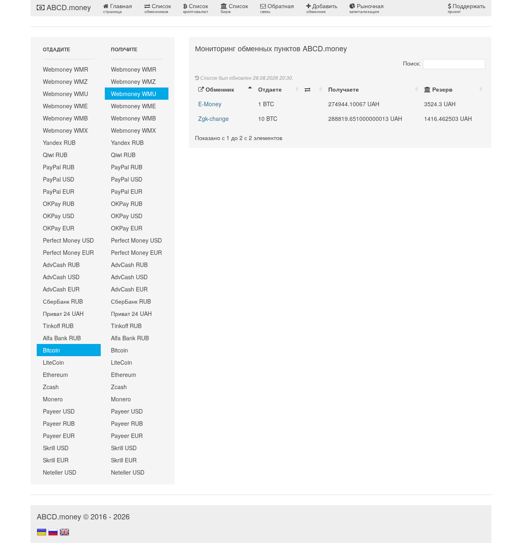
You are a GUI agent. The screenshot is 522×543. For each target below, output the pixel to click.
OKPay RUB (58, 203)
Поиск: (411, 63)
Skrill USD (56, 448)
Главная (117, 8)
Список (157, 8)
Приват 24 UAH (63, 313)
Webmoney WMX (65, 130)
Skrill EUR (56, 460)
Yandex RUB (59, 142)
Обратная (277, 8)
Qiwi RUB (55, 155)
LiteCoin (53, 362)
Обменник (219, 89)
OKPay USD (58, 216)
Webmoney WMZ (65, 81)
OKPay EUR (58, 228)
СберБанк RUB (63, 301)
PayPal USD (58, 179)
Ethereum (55, 374)
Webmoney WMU (65, 94)
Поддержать (466, 8)
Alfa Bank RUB (62, 338)
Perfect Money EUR (68, 252)
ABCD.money (67, 7)
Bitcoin (51, 350)
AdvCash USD (61, 277)
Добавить (321, 8)
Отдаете (270, 89)
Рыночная (366, 8)
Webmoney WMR (65, 69)
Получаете (343, 89)
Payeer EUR (59, 435)
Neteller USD (59, 472)
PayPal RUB (58, 167)
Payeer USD (59, 411)
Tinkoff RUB (58, 326)
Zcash (51, 387)
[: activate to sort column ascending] (313, 89)
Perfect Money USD (68, 240)
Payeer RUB (59, 423)
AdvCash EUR (61, 289)
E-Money (209, 104)
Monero (53, 399)
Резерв (442, 89)
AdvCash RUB (61, 265)
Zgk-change (213, 118)
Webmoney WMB (65, 118)
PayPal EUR (58, 191)
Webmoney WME (65, 106)
